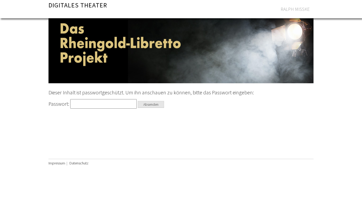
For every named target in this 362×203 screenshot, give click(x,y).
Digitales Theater (77, 5)
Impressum (56, 163)
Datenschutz (79, 163)
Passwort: (59, 103)
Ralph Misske (295, 9)
